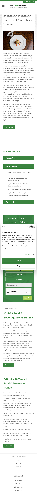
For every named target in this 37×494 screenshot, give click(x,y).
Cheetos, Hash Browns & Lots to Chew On (19, 173)
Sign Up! (27, 298)
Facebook (19, 480)
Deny (18, 266)
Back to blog (9, 127)
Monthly (19, 279)
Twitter (19, 484)
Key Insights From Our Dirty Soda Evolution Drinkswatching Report (18, 194)
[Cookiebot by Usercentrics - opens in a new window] (27, 226)
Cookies (18, 463)
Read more (8, 365)
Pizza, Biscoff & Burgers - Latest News (19, 189)
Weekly (19, 274)
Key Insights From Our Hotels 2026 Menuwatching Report (18, 185)
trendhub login (30, 1)
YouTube (19, 490)
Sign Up (28, 134)
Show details (27, 254)
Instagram (20, 487)
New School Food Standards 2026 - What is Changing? (18, 179)
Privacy (18, 466)
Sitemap (18, 470)
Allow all (18, 260)
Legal (18, 460)
